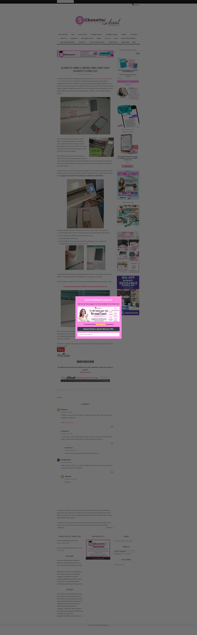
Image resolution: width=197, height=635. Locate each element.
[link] (98, 314)
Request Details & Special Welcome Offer (98, 329)
